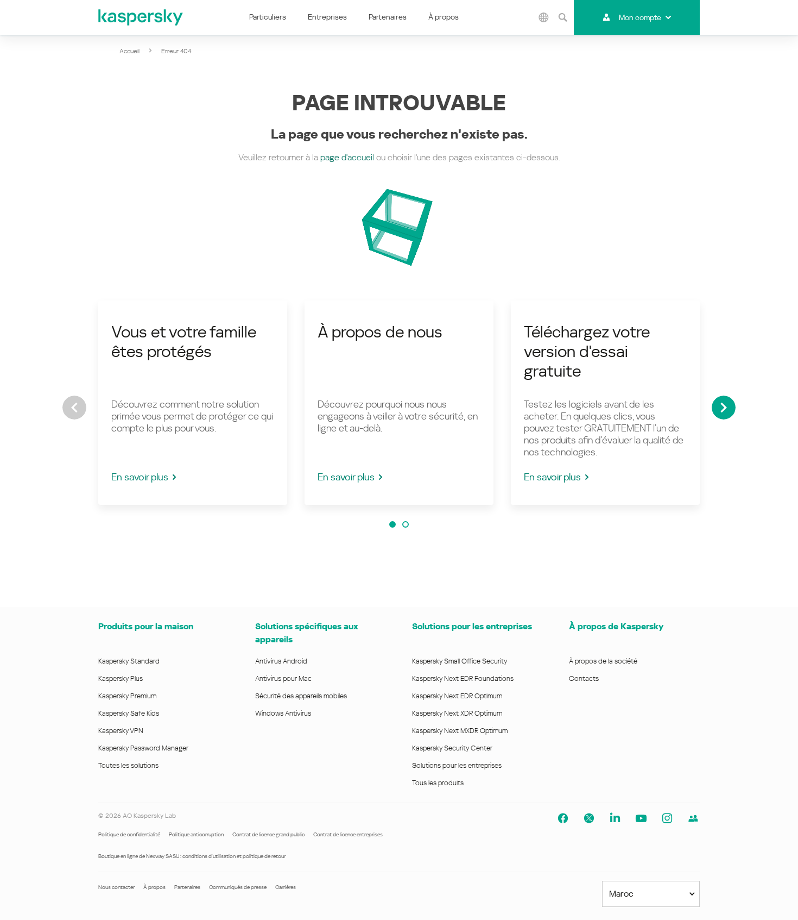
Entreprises (327, 16)
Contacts (584, 678)
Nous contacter (116, 887)
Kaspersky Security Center (452, 748)
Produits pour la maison (145, 626)
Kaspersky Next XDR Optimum (457, 713)
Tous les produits (438, 783)
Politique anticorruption (196, 834)
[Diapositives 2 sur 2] (405, 524)
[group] (193, 403)
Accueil (129, 51)
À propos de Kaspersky (616, 626)
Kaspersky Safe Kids (128, 713)
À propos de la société (603, 661)
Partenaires (388, 16)
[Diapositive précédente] (74, 407)
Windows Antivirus (283, 713)
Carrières (285, 887)
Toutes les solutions (128, 765)
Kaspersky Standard (129, 661)
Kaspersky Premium (127, 696)
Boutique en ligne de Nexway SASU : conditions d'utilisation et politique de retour (192, 856)
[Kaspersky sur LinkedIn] (615, 818)
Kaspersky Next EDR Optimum (457, 696)
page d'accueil (347, 157)
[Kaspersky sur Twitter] (589, 818)
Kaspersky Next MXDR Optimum (460, 731)
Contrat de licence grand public (268, 834)
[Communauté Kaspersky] (693, 818)
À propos (443, 16)
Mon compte (640, 17)
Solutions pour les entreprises (472, 626)
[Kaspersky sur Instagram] (667, 818)
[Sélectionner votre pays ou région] (543, 17)
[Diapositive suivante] (723, 407)
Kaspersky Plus (120, 678)
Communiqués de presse (238, 887)
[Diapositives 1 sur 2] (392, 524)
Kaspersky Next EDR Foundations (463, 678)
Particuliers (267, 16)
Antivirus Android (281, 661)
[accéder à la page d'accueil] (141, 17)
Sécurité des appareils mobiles (301, 696)
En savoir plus (139, 477)
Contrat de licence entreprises (348, 834)
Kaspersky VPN (120, 731)
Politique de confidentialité (129, 834)
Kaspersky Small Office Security (460, 661)
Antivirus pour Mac (283, 678)
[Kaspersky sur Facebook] (562, 818)
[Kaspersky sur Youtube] (641, 818)
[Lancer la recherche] (562, 17)
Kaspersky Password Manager (143, 748)
